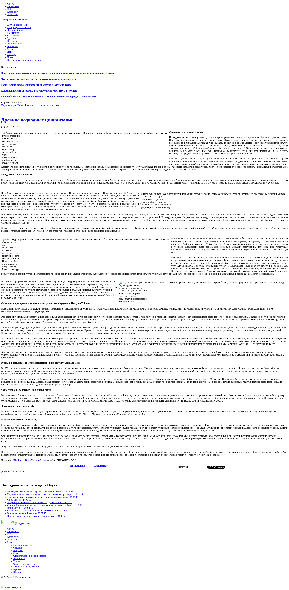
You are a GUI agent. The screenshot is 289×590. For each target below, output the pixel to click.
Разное (10, 542)
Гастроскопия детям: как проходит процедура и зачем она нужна (36, 85)
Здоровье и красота (23, 545)
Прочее (17, 569)
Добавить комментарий (13, 471)
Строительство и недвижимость (29, 556)
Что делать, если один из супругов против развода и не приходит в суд (39, 79)
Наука (20, 105)
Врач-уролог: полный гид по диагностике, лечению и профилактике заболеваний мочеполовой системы (57, 73)
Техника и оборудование (26, 566)
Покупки (18, 550)
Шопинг (17, 572)
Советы (17, 553)
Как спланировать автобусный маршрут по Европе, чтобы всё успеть (39, 90)
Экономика (19, 558)
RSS (9, 534)
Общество (18, 547)
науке (258, 452)
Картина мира (8, 105)
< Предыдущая (76, 465)
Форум (10, 528)
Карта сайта (13, 537)
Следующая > (101, 465)
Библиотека (13, 531)
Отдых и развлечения (24, 564)
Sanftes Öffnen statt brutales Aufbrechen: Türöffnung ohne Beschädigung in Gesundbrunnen (48, 96)
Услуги (16, 561)
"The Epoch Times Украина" (27, 460)
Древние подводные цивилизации (37, 120)
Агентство (12, 539)
